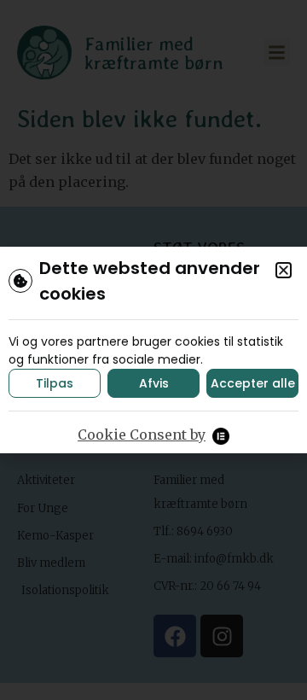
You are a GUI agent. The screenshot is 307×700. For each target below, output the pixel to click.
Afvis (154, 383)
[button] (283, 270)
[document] (153, 350)
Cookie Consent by (142, 434)
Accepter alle (253, 383)
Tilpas (54, 383)
